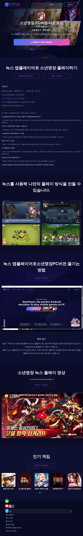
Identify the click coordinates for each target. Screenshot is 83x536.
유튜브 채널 (10, 524)
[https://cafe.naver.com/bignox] (7, 501)
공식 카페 (9, 518)
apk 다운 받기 (57, 76)
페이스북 (9, 521)
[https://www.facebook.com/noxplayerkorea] (7, 511)
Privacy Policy (11, 531)
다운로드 (17, 98)
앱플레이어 (10, 98)
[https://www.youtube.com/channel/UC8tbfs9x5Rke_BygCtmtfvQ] (7, 506)
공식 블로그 (10, 515)
